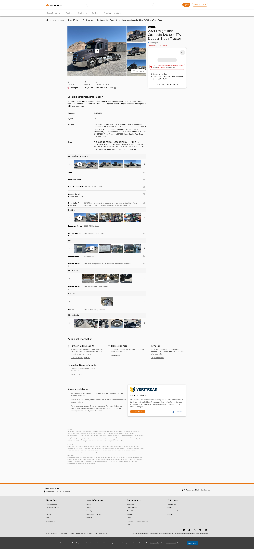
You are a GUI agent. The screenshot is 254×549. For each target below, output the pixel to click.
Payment (89, 518)
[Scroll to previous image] (69, 164)
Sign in (186, 5)
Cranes (129, 524)
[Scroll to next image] (144, 164)
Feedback (170, 514)
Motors (129, 518)
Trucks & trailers (131, 511)
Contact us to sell (172, 511)
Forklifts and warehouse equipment (137, 521)
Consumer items (132, 508)
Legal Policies (64, 534)
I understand (192, 543)
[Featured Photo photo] (144, 180)
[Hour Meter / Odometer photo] (144, 203)
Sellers (89, 508)
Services (95, 13)
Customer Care (170, 67)
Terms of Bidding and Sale (80, 358)
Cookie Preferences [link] (101, 533)
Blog (47, 518)
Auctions (69, 13)
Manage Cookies (154, 543)
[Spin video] (144, 172)
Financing (107, 13)
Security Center (50, 521)
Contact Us (205, 490)
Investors (48, 511)
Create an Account (199, 5)
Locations (117, 13)
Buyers (89, 504)
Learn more (179, 412)
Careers (48, 514)
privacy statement (171, 543)
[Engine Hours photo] (144, 256)
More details (115, 355)
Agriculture (130, 514)
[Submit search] (151, 5)
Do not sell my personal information (81, 534)
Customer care (171, 504)
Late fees (168, 352)
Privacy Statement (51, 534)
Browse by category (54, 13)
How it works (82, 13)
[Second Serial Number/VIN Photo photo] (144, 194)
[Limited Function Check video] (144, 233)
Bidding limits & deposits (94, 514)
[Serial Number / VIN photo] (144, 187)
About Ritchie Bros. (51, 504)
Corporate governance (52, 508)
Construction (130, 504)
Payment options (157, 358)
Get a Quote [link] (137, 411)
